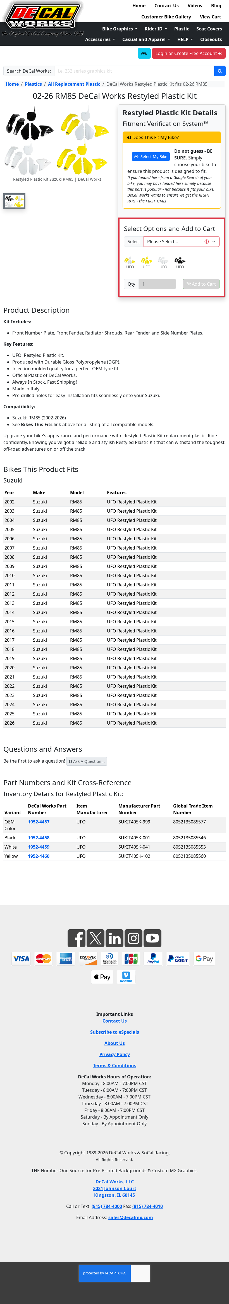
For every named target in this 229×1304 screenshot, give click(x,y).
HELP (183, 39)
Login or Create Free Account (187, 53)
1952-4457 (38, 822)
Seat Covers (209, 29)
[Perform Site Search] (220, 71)
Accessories (98, 39)
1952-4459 (38, 847)
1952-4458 (38, 838)
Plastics (33, 84)
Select (134, 241)
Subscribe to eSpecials (114, 1032)
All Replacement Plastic (74, 84)
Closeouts (211, 39)
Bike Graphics (118, 29)
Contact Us (166, 6)
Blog (216, 6)
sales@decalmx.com (130, 1217)
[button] (14, 201)
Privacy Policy (114, 1054)
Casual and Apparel (144, 39)
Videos (195, 6)
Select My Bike (153, 156)
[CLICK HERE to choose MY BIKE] (144, 53)
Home (138, 6)
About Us (114, 1043)
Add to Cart (203, 284)
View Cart (210, 17)
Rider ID (154, 29)
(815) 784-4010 (147, 1206)
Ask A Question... (88, 761)
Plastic (181, 29)
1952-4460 (38, 856)
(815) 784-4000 (107, 1206)
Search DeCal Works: (29, 71)
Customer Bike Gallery (166, 17)
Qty (131, 284)
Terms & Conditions (114, 1065)
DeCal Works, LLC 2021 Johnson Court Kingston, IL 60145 (114, 1188)
